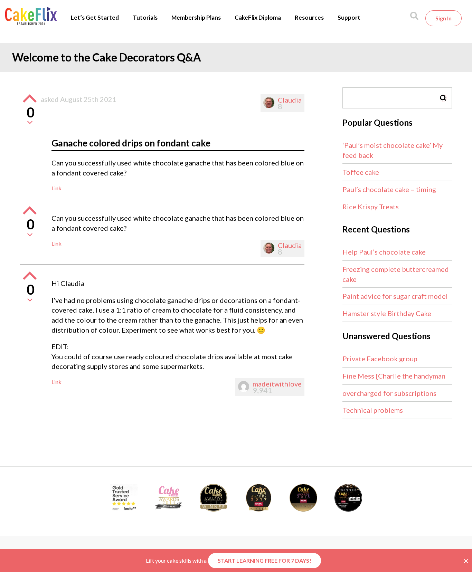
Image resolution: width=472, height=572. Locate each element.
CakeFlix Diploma (258, 17)
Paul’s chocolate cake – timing (389, 189)
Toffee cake (360, 172)
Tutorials (145, 17)
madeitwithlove (277, 384)
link (56, 188)
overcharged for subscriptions (389, 393)
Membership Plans (196, 17)
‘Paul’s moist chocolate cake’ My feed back (392, 150)
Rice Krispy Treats (370, 206)
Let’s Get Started (95, 17)
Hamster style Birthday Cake (386, 313)
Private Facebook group (379, 358)
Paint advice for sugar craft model (395, 296)
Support (349, 17)
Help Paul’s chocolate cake (384, 252)
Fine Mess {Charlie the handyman (393, 376)
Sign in (443, 18)
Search (443, 98)
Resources (309, 17)
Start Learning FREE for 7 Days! (264, 560)
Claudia (290, 100)
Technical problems (372, 410)
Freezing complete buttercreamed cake (395, 274)
